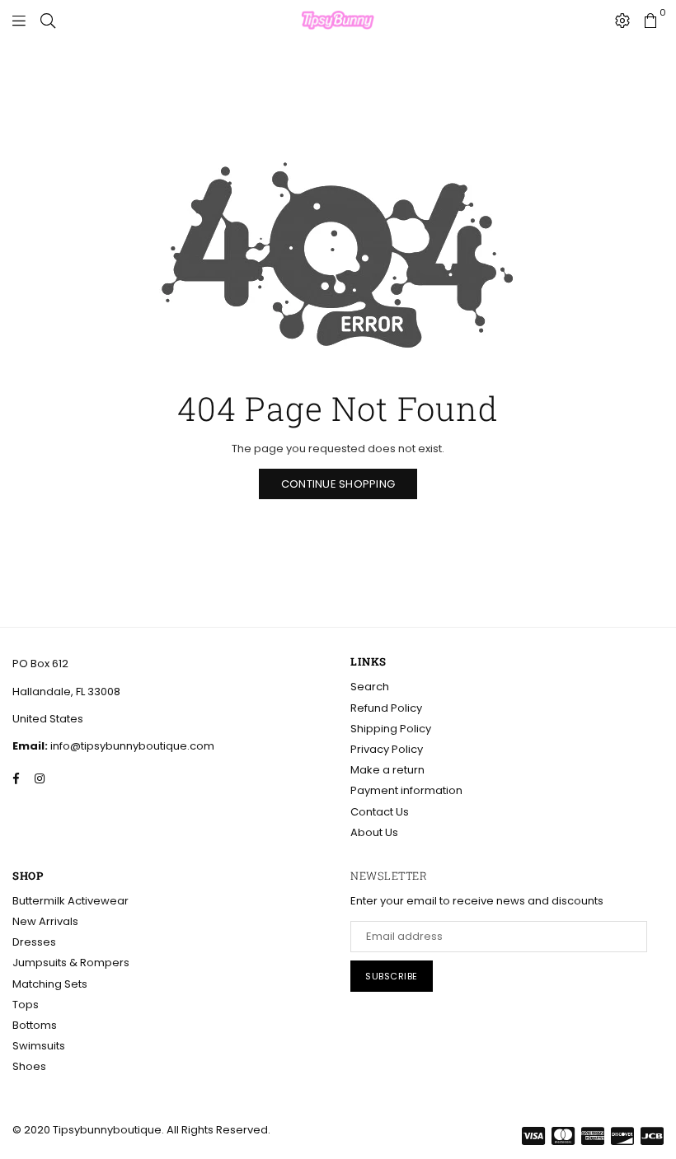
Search (369, 686)
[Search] (48, 20)
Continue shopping (338, 484)
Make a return (387, 770)
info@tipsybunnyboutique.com (131, 746)
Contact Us (379, 812)
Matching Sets (49, 984)
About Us (374, 832)
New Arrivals (45, 921)
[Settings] (622, 20)
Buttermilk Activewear (70, 901)
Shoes (29, 1066)
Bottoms (34, 1025)
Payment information (406, 790)
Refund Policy (386, 708)
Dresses (34, 942)
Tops (25, 1004)
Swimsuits (38, 1046)
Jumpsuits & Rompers (70, 962)
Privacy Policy (386, 749)
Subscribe (391, 976)
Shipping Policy (390, 728)
